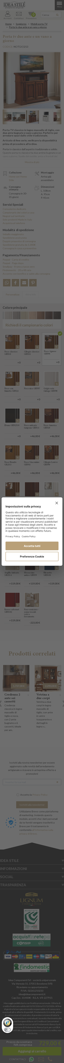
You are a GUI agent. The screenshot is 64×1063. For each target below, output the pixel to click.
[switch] (7, 1030)
